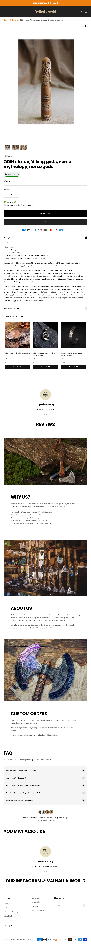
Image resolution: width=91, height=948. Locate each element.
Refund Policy (8, 916)
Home (6, 20)
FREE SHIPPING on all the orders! (45, 3)
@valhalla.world (63, 881)
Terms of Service (38, 910)
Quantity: (7, 190)
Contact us (36, 898)
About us (7, 903)
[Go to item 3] (23, 148)
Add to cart (17, 366)
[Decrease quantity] (7, 194)
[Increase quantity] (16, 194)
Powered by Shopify (24, 939)
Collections (14, 20)
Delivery (35, 906)
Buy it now (46, 222)
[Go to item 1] (7, 148)
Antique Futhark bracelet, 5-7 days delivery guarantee (71, 354)
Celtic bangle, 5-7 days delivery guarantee (17, 353)
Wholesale (36, 902)
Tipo (81, 371)
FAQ (5, 908)
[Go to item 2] (15, 148)
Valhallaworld (8, 156)
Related (85, 371)
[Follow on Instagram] (5, 926)
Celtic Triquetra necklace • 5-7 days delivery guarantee (44, 354)
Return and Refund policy (12, 912)
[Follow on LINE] (10, 926)
